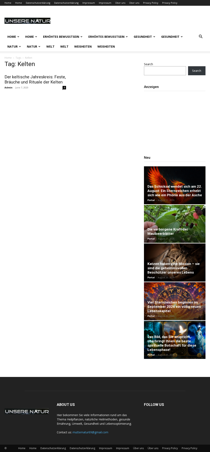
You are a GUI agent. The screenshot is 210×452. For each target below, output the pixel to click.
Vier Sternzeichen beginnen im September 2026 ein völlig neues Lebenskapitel (174, 306)
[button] (200, 37)
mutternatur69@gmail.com (90, 432)
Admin (9, 87)
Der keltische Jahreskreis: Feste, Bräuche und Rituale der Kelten (35, 79)
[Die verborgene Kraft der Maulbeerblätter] (174, 224)
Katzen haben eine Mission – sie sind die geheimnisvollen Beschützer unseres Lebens (173, 268)
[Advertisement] (177, 121)
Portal (151, 200)
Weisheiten (83, 46)
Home (8, 2)
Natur (12, 46)
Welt (50, 46)
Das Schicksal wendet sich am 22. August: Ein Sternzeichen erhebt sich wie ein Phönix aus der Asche (174, 190)
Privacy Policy (150, 2)
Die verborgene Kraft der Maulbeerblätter (167, 231)
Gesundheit (143, 37)
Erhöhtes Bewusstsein (61, 37)
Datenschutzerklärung (38, 2)
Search (148, 64)
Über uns (120, 2)
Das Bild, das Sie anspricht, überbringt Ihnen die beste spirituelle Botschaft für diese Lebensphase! (171, 343)
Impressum (88, 2)
